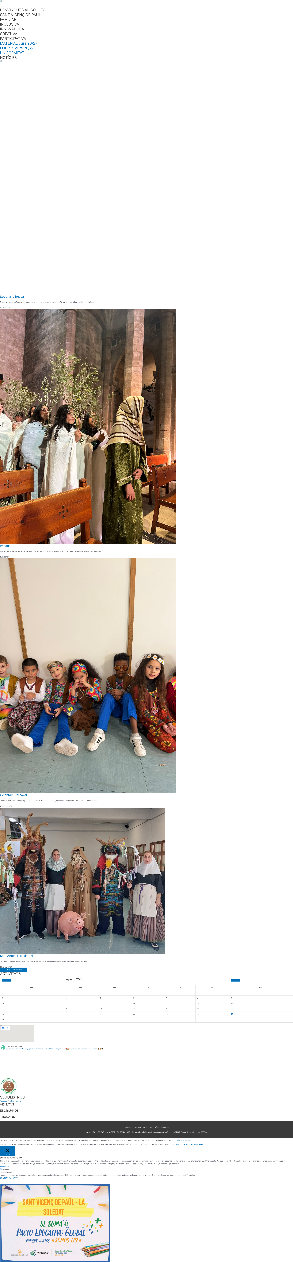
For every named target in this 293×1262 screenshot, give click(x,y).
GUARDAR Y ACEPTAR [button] (9, 1178)
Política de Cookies (161, 1127)
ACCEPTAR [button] (188, 1144)
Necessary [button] (4, 1167)
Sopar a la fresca (12, 296)
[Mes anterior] (6, 980)
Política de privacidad (133, 1127)
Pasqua (5, 546)
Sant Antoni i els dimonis (17, 955)
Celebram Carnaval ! (14, 795)
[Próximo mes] (235, 980)
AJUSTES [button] (177, 1144)
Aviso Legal (147, 1127)
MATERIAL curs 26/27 (18, 43)
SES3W (204, 1132)
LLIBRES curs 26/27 (17, 48)
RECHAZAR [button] (198, 1144)
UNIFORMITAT (12, 53)
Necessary (6, 1169)
